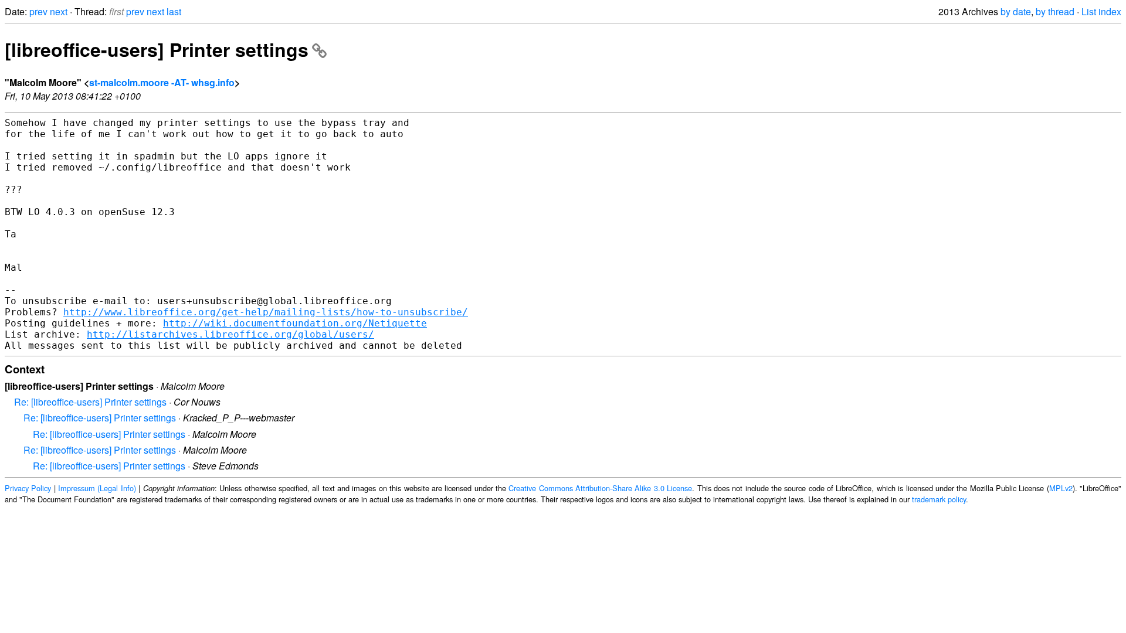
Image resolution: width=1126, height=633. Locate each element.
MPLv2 (1061, 488)
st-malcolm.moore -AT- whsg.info (162, 82)
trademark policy (939, 499)
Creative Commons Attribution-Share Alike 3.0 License (600, 488)
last (174, 11)
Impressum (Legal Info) (97, 488)
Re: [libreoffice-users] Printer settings (90, 402)
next (58, 11)
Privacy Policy (28, 488)
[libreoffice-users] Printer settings (156, 49)
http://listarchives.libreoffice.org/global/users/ (230, 334)
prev (38, 11)
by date (1015, 11)
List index (1101, 11)
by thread (1055, 11)
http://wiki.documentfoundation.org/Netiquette (295, 323)
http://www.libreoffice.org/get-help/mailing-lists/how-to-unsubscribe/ (265, 312)
